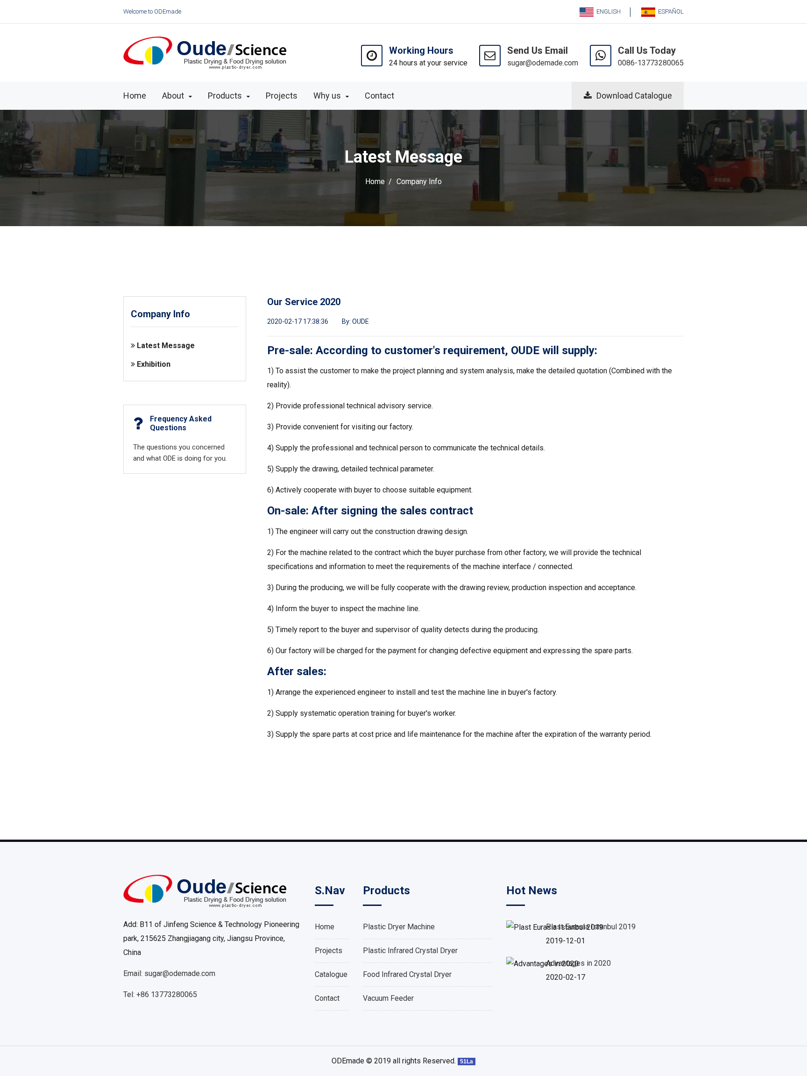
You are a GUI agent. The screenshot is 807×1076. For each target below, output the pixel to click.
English (607, 11)
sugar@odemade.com (542, 62)
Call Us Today (647, 50)
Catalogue (331, 974)
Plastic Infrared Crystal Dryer (410, 950)
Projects (328, 950)
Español (669, 11)
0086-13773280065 (651, 62)
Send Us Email (537, 50)
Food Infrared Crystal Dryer (407, 974)
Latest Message (165, 345)
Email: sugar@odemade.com (169, 973)
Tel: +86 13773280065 (160, 994)
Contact (327, 998)
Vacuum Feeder (388, 998)
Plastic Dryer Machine (399, 926)
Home (375, 181)
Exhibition (152, 364)
